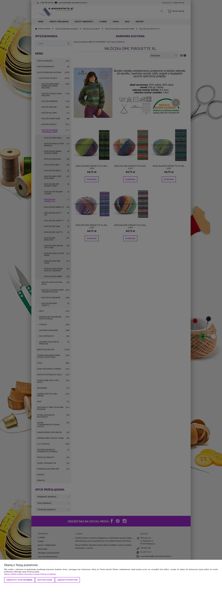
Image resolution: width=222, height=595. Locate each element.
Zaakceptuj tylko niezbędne (19, 580)
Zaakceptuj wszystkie (67, 580)
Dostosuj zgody (44, 580)
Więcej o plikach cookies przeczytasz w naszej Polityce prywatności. (30, 574)
